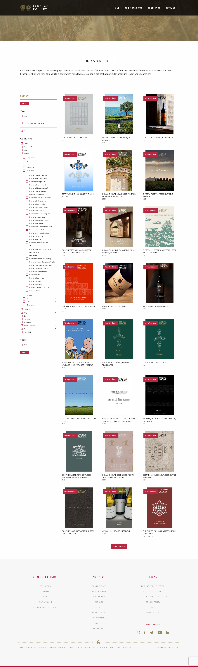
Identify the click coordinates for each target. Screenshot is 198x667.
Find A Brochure (133, 8)
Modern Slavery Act (153, 591)
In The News (99, 628)
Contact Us (154, 8)
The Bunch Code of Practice (45, 607)
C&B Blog (99, 602)
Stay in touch (45, 602)
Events (99, 607)
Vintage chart (99, 612)
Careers (99, 623)
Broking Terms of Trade (152, 586)
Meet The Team (99, 591)
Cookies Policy (153, 602)
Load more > (119, 546)
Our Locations (99, 586)
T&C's (152, 607)
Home (116, 8)
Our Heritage (99, 597)
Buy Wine (170, 8)
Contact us (45, 586)
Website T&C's (152, 612)
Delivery (45, 591)
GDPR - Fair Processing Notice (152, 597)
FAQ (45, 597)
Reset (24, 103)
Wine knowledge (99, 618)
